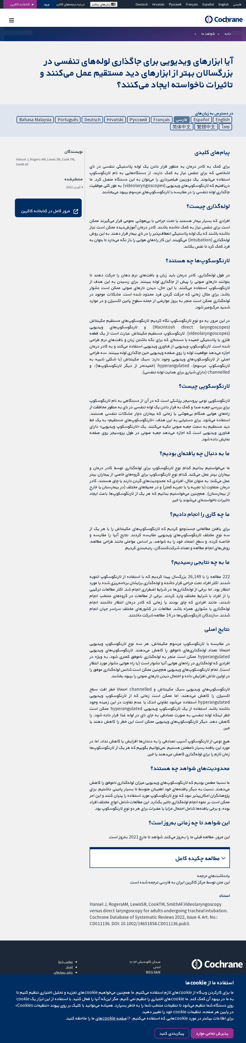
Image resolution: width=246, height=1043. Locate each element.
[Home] (221, 19)
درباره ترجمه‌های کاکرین (70, 4)
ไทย (225, 127)
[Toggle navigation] (11, 20)
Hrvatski (158, 4)
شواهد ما (208, 33)
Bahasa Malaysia (35, 119)
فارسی (237, 4)
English (224, 4)
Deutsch (142, 4)
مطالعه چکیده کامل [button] (198, 858)
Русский (175, 4)
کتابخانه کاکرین (20, 4)
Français (192, 4)
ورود (46, 4)
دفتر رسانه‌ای (63, 972)
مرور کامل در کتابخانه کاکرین (45, 211)
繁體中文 (206, 127)
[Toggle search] (225, 20)
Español (208, 4)
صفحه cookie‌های (111, 1018)
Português (68, 119)
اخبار (69, 966)
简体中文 (181, 127)
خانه (228, 33)
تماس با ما (65, 961)
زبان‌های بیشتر (101, 4)
